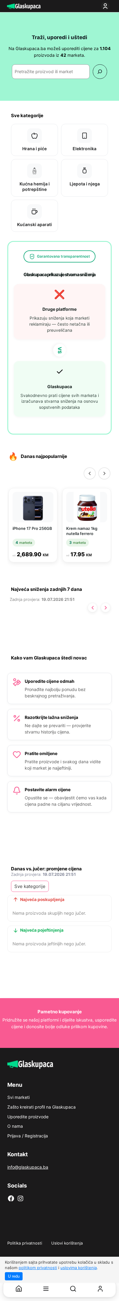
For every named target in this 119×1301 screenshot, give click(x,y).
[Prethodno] (92, 607)
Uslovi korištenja (67, 1243)
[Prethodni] (90, 473)
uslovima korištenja (78, 1267)
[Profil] (100, 1288)
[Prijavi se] (106, 6)
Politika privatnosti (24, 1243)
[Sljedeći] (104, 473)
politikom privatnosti (38, 1267)
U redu (14, 1276)
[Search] (100, 71)
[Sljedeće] (105, 607)
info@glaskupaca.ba (27, 1167)
